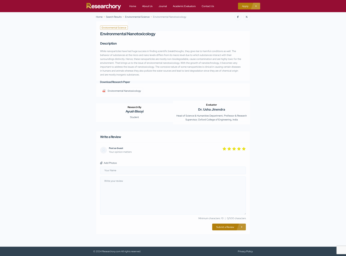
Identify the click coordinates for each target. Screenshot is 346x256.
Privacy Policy (245, 251)
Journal (163, 6)
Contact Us (208, 6)
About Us (147, 6)
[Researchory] (103, 6)
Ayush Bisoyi (135, 111)
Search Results (114, 16)
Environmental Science (137, 16)
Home (132, 6)
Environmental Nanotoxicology (124, 90)
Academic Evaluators (184, 6)
